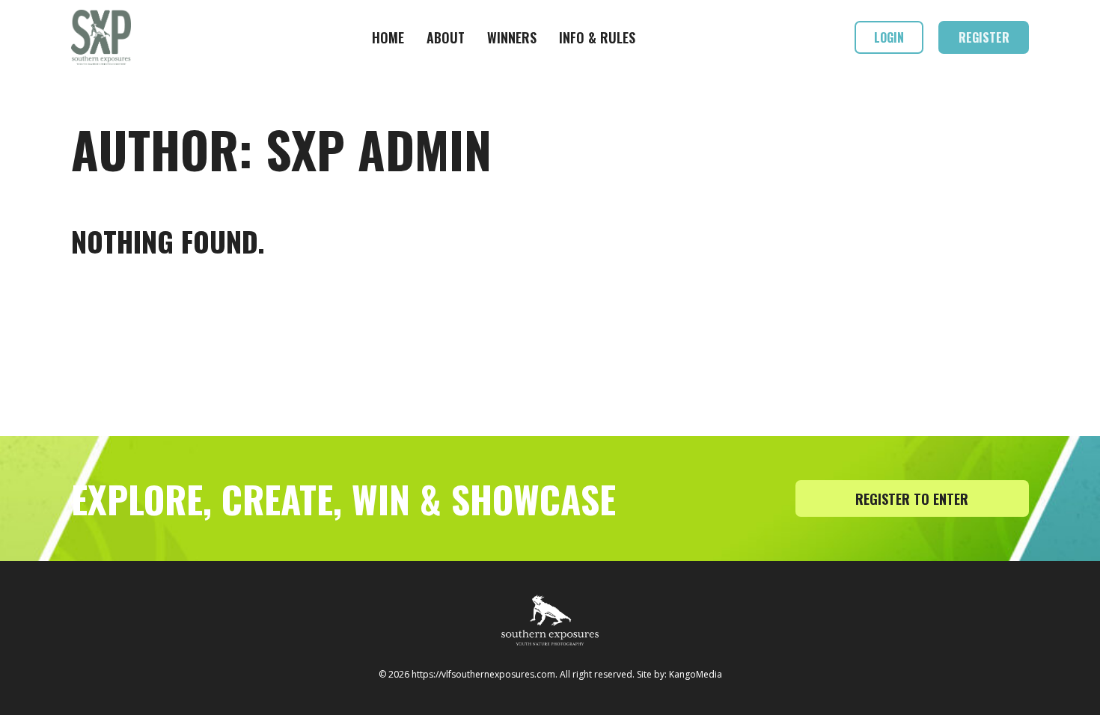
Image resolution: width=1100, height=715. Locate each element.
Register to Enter (911, 499)
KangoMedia (695, 674)
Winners (512, 37)
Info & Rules (597, 37)
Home (388, 37)
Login (889, 37)
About (446, 37)
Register (984, 37)
